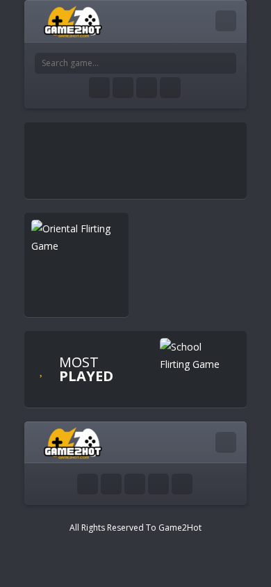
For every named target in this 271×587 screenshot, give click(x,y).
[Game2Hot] (73, 20)
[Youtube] (99, 87)
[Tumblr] (123, 87)
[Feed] (170, 87)
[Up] (182, 484)
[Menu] (225, 20)
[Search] (226, 63)
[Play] (191, 355)
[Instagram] (146, 87)
